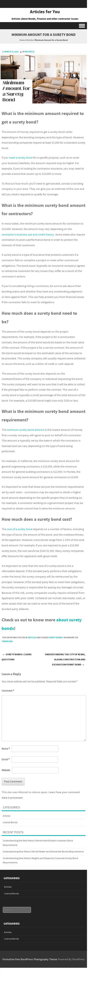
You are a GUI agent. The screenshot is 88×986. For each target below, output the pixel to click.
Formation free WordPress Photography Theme (29, 959)
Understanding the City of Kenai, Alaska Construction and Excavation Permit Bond (65, 659)
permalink (7, 641)
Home (22, 40)
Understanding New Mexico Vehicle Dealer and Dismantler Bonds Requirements (43, 851)
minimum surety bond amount (25, 430)
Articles (30, 40)
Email (6, 759)
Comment (8, 690)
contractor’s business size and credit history (28, 234)
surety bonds (56, 637)
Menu (43, 25)
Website (6, 770)
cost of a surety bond (19, 529)
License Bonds (10, 822)
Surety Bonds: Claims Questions (17, 657)
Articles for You (45, 12)
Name (6, 748)
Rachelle (29, 51)
